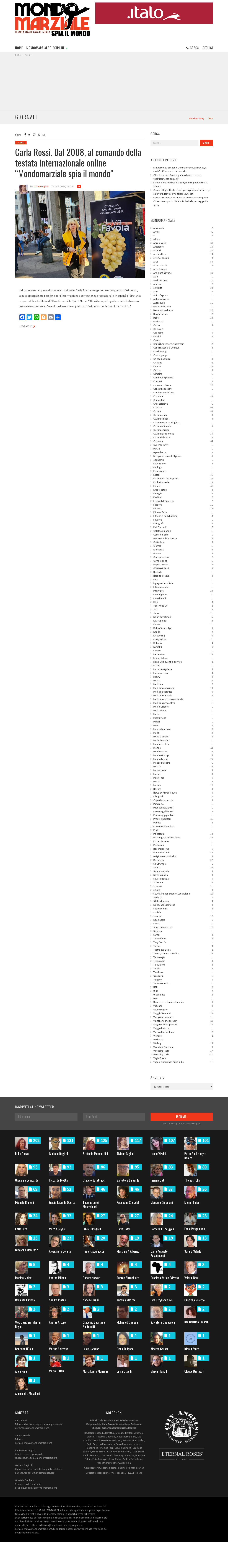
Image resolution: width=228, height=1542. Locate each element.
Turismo (183, 979)
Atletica (183, 284)
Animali (183, 250)
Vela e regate (183, 1009)
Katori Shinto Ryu (183, 628)
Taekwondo (183, 938)
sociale (183, 912)
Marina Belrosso (58, 1348)
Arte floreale (183, 269)
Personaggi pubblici (183, 815)
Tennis (183, 968)
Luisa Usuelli (124, 1371)
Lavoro (183, 650)
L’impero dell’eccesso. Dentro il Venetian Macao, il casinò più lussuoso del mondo (179, 169)
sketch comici (183, 908)
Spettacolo (183, 919)
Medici (183, 680)
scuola (183, 889)
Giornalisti (183, 549)
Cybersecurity (183, 444)
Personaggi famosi (183, 811)
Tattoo (183, 946)
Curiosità (183, 441)
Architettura (183, 254)
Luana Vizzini (158, 1153)
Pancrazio (183, 803)
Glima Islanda (183, 560)
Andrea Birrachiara (128, 1277)
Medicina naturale (183, 695)
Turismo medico (183, 983)
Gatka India (183, 542)
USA (183, 998)
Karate (183, 624)
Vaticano (183, 1005)
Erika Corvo (22, 1153)
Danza (183, 448)
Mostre (183, 766)
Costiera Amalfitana (183, 392)
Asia (183, 276)
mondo (183, 747)
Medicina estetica (183, 691)
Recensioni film (183, 848)
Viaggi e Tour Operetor (183, 1024)
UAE (183, 987)
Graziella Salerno (194, 1300)
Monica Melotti (24, 1277)
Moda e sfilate (183, 736)
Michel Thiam (192, 1202)
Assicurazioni (183, 280)
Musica (183, 785)
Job (183, 609)
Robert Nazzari (91, 1277)
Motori (183, 774)
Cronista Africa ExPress (165, 1277)
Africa (183, 231)
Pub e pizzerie (183, 841)
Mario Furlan (56, 1371)
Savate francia (183, 878)
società (183, 916)
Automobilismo (183, 299)
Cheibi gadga (183, 355)
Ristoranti (183, 860)
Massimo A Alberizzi (128, 1251)
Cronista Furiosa (25, 1300)
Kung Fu (183, 646)
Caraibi (183, 336)
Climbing (183, 373)
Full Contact (183, 527)
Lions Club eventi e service (183, 661)
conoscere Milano (183, 385)
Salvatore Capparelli (163, 1322)
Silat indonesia (183, 901)
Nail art (183, 788)
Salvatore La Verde (128, 1180)
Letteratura (183, 654)
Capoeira (183, 332)
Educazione (183, 463)
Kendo (183, 631)
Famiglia (183, 493)
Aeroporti (183, 228)
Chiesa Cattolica (183, 358)
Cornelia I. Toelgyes (162, 1229)
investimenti (183, 598)
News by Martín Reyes (183, 792)
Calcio (183, 325)
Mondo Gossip (183, 755)
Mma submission (183, 729)
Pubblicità (183, 845)
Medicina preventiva (183, 702)
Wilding (183, 1043)
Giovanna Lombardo (26, 1180)
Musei (183, 781)
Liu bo (183, 665)
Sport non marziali (183, 927)
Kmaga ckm (183, 639)
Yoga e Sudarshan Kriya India (183, 1061)
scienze (183, 886)
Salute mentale (183, 871)
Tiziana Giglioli (125, 1153)
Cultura (183, 411)
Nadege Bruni (91, 1300)
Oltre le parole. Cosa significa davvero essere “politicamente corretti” (177, 176)
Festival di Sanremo (183, 501)
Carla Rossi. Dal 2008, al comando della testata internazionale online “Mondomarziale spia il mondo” (78, 162)
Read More (25, 326)
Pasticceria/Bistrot (183, 807)
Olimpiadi (183, 796)
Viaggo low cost (183, 1028)
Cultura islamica (183, 437)
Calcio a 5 (183, 329)
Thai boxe (183, 972)
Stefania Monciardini (95, 1153)
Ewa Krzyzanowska (162, 1300)
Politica (183, 822)
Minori (183, 721)
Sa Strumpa (183, 863)
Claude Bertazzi (193, 1371)
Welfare (183, 1035)
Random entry (196, 118)
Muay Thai (183, 777)
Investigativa (183, 594)
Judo (183, 613)
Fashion (183, 497)
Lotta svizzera (183, 673)
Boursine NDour (24, 1348)
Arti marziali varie (183, 272)
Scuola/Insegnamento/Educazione (183, 893)
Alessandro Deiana (60, 1251)
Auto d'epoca (183, 295)
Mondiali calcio (183, 744)
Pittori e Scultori (183, 818)
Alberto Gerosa (160, 1348)
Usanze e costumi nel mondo (183, 1002)
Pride (183, 830)
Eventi (183, 486)
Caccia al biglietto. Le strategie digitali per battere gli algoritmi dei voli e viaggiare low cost (181, 191)
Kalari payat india (183, 616)
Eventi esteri (183, 489)
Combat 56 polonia (183, 377)
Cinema (183, 366)
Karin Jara (21, 1229)
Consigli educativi (183, 388)
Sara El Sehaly (192, 1251)
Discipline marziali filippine (183, 456)
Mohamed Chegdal (128, 1322)
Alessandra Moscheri (27, 1393)
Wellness (183, 1039)
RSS (211, 118)
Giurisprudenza (183, 557)
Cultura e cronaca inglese (183, 422)
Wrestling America (183, 1047)
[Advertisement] (114, 83)
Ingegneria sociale (183, 583)
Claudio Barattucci (94, 1180)
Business (183, 321)
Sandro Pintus (57, 1300)
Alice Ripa (21, 1371)
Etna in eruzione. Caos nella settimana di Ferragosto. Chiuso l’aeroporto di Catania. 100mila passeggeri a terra (181, 201)
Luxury (183, 676)
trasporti (183, 975)
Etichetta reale (183, 482)
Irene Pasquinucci (93, 1251)
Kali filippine (183, 620)
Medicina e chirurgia (183, 688)
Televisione (183, 964)
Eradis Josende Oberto (62, 1202)
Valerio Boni (191, 1277)
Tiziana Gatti (158, 1180)
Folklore (183, 519)
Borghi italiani (183, 314)
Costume (183, 396)
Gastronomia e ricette (183, 538)
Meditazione (183, 710)
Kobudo (183, 643)
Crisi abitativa (183, 403)
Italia (183, 602)
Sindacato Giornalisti (183, 904)
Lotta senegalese (183, 669)
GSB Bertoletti (183, 568)
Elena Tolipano (125, 1348)
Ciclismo (183, 362)
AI (183, 235)
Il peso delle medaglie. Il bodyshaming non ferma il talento (180, 184)
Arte (183, 261)
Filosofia (183, 504)
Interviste (183, 590)
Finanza (183, 508)
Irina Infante (191, 1348)
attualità (183, 287)
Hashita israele (183, 575)
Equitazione (183, 471)
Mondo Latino (183, 759)
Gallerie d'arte (183, 534)
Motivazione (183, 770)
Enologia (183, 467)
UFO (183, 990)
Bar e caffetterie (183, 306)
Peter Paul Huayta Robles (195, 1155)
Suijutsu (183, 931)
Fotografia (183, 523)
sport (183, 923)
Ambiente (183, 246)
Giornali (21, 142)
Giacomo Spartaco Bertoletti (94, 1324)
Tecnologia (183, 957)
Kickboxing (183, 635)
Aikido (183, 239)
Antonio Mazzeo (126, 1300)
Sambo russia (183, 875)
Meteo (183, 714)
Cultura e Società (183, 426)
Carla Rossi (123, 1229)
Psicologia (183, 833)
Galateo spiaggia (183, 530)
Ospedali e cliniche (183, 800)
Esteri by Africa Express (183, 478)
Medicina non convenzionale (183, 699)
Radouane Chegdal (128, 1202)
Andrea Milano (57, 1277)
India (183, 579)
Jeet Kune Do (183, 605)
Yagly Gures (183, 1058)
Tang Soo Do (183, 942)
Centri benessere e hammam (183, 343)
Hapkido (183, 572)
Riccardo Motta (58, 1180)
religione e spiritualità (183, 856)
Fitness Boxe (183, 512)
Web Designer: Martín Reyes (28, 1324)
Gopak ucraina (183, 564)
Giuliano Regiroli (59, 1153)
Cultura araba (183, 415)
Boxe (183, 317)
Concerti (183, 381)
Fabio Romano (91, 1349)
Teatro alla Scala (183, 949)
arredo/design (183, 257)
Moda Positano (183, 740)
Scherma (183, 882)
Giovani (183, 553)
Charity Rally (183, 351)
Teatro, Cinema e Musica (183, 953)
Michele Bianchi (24, 1202)
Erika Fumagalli (92, 1229)
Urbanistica (183, 994)
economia (183, 459)
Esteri (183, 474)
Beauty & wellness (183, 310)
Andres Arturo (57, 1322)
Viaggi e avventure (183, 1017)
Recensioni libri (183, 852)
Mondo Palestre (183, 762)
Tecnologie (183, 961)
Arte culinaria (183, 265)
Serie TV (183, 897)
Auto (183, 291)
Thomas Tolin (192, 1180)
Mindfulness (183, 717)
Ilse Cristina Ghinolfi (196, 1322)
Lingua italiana (183, 658)
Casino (183, 340)
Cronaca (183, 407)
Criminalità (183, 400)
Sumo (183, 934)
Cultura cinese (183, 418)
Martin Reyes (57, 1229)
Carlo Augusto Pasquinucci (159, 1253)
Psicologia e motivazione (183, 837)
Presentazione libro (183, 826)
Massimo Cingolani (162, 1202)
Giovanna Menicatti (26, 1250)
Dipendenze (183, 452)
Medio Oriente (183, 706)
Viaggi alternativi (183, 1013)
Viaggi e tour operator (183, 1020)
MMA (183, 725)
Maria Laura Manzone (95, 1371)
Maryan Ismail (159, 1371)
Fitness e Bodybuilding (183, 516)
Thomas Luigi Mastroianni (91, 1204)
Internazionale (183, 587)
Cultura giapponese (183, 433)
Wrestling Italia (183, 1050)
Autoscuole (183, 302)
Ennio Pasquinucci (195, 1228)
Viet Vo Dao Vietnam (183, 1032)
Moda (183, 732)
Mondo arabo (183, 751)
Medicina (183, 684)
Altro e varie (183, 243)
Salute (183, 867)
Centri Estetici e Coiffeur (183, 347)
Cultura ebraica (183, 429)
